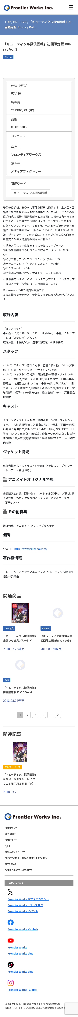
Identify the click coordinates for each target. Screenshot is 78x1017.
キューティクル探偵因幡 (30, 192)
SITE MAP (10, 864)
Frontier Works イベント (23, 911)
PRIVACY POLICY (15, 852)
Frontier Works (17, 947)
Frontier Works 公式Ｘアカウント (28, 899)
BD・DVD (20, 21)
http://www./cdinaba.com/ (30, 549)
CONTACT (11, 840)
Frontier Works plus (20, 953)
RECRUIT (10, 834)
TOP (8, 21)
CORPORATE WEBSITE (18, 870)
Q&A (7, 846)
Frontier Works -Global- (23, 929)
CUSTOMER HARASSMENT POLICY (26, 858)
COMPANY (11, 828)
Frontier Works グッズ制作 (25, 905)
